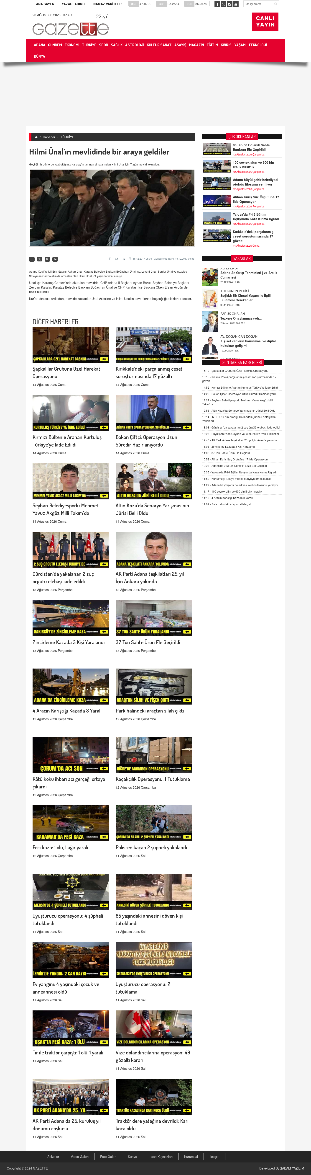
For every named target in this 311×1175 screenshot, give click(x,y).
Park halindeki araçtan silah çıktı (150, 710)
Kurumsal (191, 1156)
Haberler (49, 137)
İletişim (214, 1156)
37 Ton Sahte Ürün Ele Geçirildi (148, 642)
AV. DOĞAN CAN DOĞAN (238, 315)
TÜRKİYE (67, 137)
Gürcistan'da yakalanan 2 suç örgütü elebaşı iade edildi (241, 427)
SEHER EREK (230, 338)
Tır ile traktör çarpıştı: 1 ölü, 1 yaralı (68, 1052)
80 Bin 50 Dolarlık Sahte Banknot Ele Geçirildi (251, 147)
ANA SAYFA (45, 4)
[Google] (47, 259)
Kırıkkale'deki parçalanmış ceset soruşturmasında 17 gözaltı (253, 236)
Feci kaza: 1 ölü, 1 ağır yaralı (60, 847)
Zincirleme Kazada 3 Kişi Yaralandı (69, 642)
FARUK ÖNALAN (232, 293)
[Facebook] (32, 259)
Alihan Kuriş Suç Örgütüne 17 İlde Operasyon (256, 199)
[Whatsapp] (55, 259)
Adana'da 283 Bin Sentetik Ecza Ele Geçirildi (234, 465)
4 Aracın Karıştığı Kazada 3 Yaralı (67, 710)
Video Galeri (80, 1156)
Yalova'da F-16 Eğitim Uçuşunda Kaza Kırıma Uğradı (256, 216)
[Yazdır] (110, 259)
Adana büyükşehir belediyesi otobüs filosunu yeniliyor (255, 181)
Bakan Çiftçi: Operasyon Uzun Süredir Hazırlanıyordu (239, 394)
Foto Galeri (108, 1156)
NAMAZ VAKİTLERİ (107, 4)
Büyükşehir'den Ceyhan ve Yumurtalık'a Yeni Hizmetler (240, 434)
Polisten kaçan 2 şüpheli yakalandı (151, 847)
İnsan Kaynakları (161, 1156)
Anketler (53, 1156)
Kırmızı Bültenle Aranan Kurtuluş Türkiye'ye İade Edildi (240, 387)
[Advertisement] (155, 94)
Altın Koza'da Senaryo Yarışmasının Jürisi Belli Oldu (238, 410)
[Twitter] (39, 259)
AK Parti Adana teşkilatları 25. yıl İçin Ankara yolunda (239, 440)
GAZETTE (40, 1168)
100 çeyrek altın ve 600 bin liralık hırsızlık (253, 164)
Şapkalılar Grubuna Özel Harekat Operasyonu (235, 370)
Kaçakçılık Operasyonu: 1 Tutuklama (153, 778)
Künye (132, 1156)
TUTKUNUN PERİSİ (234, 270)
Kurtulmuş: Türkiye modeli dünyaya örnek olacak (236, 478)
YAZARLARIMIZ (74, 4)
